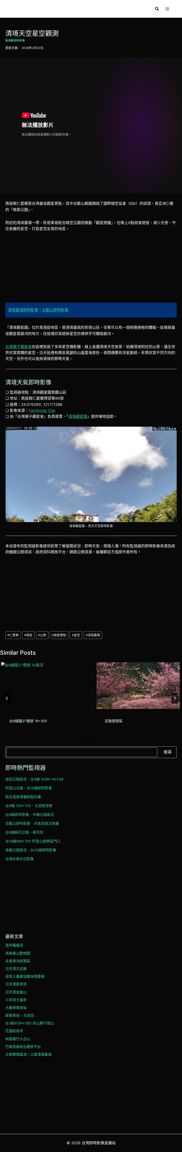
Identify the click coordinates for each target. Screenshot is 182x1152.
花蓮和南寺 (14, 1031)
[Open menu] (167, 8)
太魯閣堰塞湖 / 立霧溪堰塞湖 (28, 1054)
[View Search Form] (157, 9)
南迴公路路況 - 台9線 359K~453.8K (34, 779)
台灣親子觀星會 (18, 347)
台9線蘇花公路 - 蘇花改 (24, 832)
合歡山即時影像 (55, 310)
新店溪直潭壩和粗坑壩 (23, 797)
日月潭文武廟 (16, 968)
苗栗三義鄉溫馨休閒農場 (24, 976)
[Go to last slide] (7, 698)
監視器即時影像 (15, 40)
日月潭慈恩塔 (16, 984)
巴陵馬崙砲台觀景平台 (23, 1046)
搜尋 (168, 752)
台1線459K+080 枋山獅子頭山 (29, 1023)
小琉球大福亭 (16, 1000)
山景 (42, 635)
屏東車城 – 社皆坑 (19, 1015)
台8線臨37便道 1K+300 (28, 721)
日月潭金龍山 (16, 992)
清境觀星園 (77, 416)
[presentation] (42, 685)
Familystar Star (42, 410)
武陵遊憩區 (114, 721)
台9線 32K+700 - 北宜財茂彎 (28, 805)
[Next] (174, 698)
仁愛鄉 (13, 635)
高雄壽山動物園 (17, 953)
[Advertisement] (91, 270)
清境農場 (93, 635)
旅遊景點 (59, 635)
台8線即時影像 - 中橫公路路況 (29, 814)
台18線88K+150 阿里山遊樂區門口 (32, 841)
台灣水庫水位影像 (19, 859)
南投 (28, 635)
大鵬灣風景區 (16, 1007)
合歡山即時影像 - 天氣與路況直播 (32, 823)
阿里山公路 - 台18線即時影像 (28, 788)
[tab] (82, 738)
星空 (76, 635)
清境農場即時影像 (23, 310)
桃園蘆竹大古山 (17, 1039)
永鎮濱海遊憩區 (17, 961)
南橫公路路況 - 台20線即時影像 (30, 850)
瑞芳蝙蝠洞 (14, 945)
